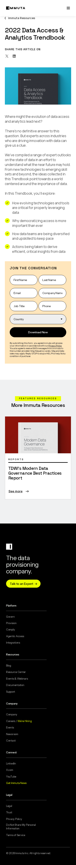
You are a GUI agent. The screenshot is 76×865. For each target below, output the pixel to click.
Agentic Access (15, 636)
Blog (8, 665)
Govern (10, 616)
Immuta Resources (21, 18)
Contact (11, 740)
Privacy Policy (14, 819)
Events (10, 727)
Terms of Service (15, 835)
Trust (9, 812)
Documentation (15, 685)
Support (10, 691)
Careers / (19, 721)
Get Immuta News (16, 783)
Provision (11, 623)
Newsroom (12, 734)
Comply (10, 629)
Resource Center (16, 672)
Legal (9, 805)
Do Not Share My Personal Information (21, 826)
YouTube (11, 776)
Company (11, 714)
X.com (9, 769)
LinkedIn (11, 763)
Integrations (13, 642)
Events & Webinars (17, 678)
